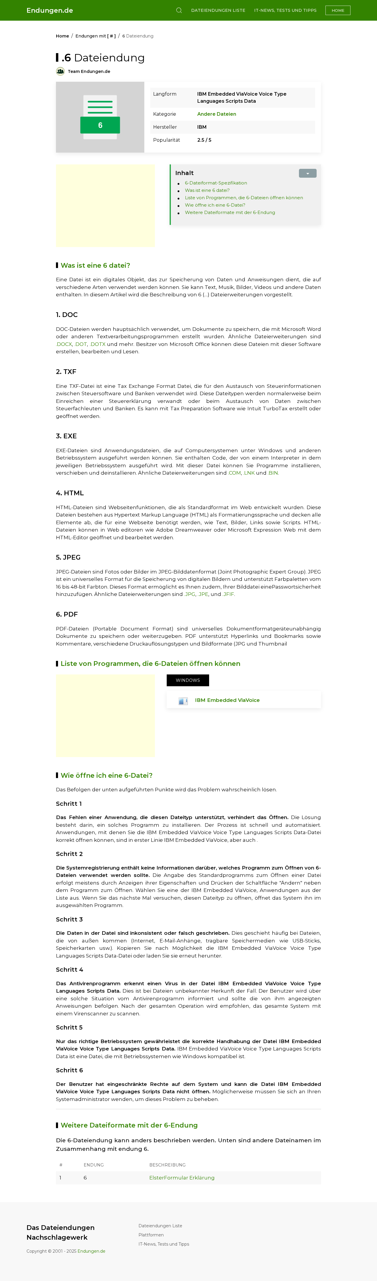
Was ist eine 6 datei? (207, 190)
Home (338, 10)
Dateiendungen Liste (218, 10)
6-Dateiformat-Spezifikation (216, 183)
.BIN (273, 473)
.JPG (189, 594)
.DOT (81, 344)
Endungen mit (95, 36)
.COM (234, 473)
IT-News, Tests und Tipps (285, 10)
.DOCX (64, 344)
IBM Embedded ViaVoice (227, 700)
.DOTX (97, 344)
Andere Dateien (216, 114)
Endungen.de (50, 10)
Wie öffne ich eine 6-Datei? (215, 205)
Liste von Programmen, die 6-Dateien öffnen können (244, 197)
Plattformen (151, 1235)
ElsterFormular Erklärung (182, 1178)
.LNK (249, 473)
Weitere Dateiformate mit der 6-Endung (230, 212)
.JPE (203, 594)
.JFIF (228, 594)
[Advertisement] (105, 205)
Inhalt (184, 173)
